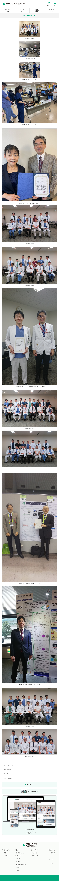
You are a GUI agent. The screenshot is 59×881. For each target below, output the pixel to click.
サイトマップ (51, 859)
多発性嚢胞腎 (18, 856)
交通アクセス (51, 863)
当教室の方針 (6, 852)
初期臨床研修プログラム (35, 853)
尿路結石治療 (18, 861)
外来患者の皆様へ (22, 10)
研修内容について (34, 852)
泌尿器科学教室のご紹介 (7, 10)
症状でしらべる (18, 871)
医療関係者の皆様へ (51, 10)
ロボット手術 (18, 867)
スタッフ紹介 (6, 855)
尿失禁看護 (18, 865)
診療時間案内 (18, 852)
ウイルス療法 (18, 868)
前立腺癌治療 (18, 859)
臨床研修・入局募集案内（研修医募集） (38, 856)
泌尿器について (6, 853)
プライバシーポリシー (26, 876)
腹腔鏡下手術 (18, 858)
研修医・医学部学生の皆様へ (37, 10)
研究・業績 (5, 856)
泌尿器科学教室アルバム (53, 857)
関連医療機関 (51, 861)
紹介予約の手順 (52, 852)
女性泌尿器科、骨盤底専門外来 (21, 864)
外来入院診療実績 (52, 853)
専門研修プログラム (35, 855)
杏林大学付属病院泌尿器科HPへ (21, 853)
